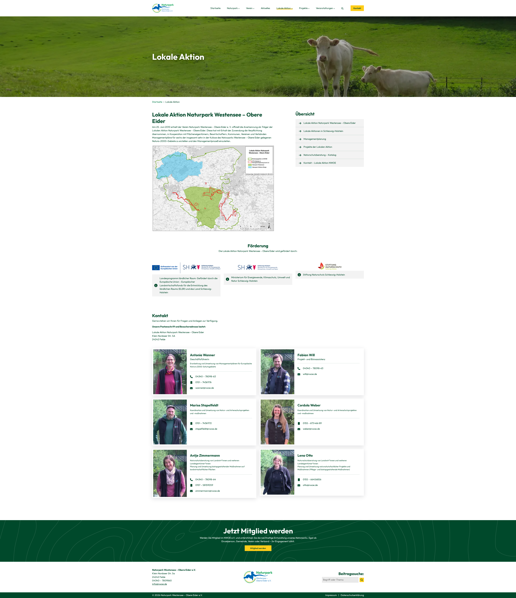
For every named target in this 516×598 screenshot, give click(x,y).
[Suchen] (362, 580)
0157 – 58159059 (204, 485)
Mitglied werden (258, 548)
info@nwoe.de (159, 584)
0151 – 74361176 (203, 382)
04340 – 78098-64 (205, 479)
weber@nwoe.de (311, 428)
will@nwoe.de (310, 374)
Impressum (331, 595)
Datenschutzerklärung (352, 595)
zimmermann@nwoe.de (207, 490)
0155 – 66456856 (311, 479)
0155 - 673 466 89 (312, 423)
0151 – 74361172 (203, 423)
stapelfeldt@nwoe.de (206, 428)
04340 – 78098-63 (205, 376)
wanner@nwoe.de (204, 387)
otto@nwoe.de (310, 485)
